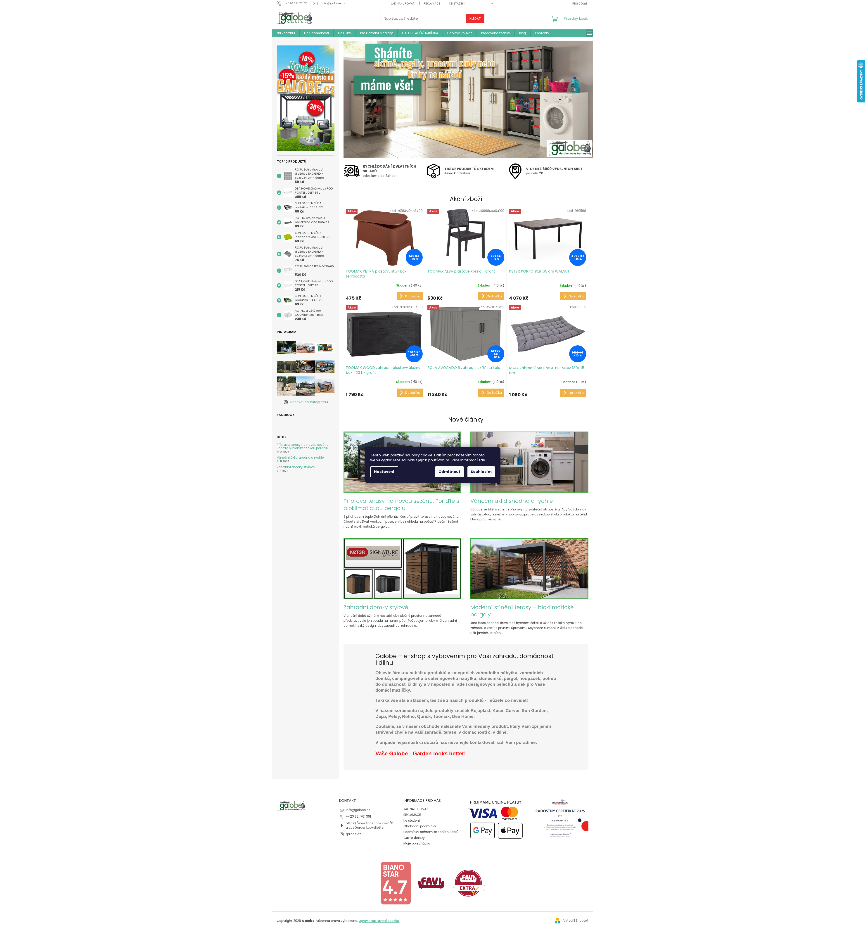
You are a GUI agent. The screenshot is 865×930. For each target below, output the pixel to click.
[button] (362, 99)
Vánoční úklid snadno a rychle (300, 457)
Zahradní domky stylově (296, 467)
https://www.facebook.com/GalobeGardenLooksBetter (369, 825)
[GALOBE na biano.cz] (395, 883)
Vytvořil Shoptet (575, 920)
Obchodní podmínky (419, 826)
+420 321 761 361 (358, 816)
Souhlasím (481, 471)
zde (482, 460)
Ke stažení (457, 3)
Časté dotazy (414, 837)
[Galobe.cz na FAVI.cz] (468, 883)
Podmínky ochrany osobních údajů (430, 832)
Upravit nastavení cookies (379, 920)
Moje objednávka (416, 843)
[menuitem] (285, 33)
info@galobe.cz (358, 810)
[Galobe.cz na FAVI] (431, 883)
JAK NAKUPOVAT (403, 3)
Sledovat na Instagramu (309, 402)
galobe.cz (353, 834)
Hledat (475, 18)
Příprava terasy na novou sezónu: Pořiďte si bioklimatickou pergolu (303, 446)
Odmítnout (449, 471)
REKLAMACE (432, 3)
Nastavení (384, 471)
